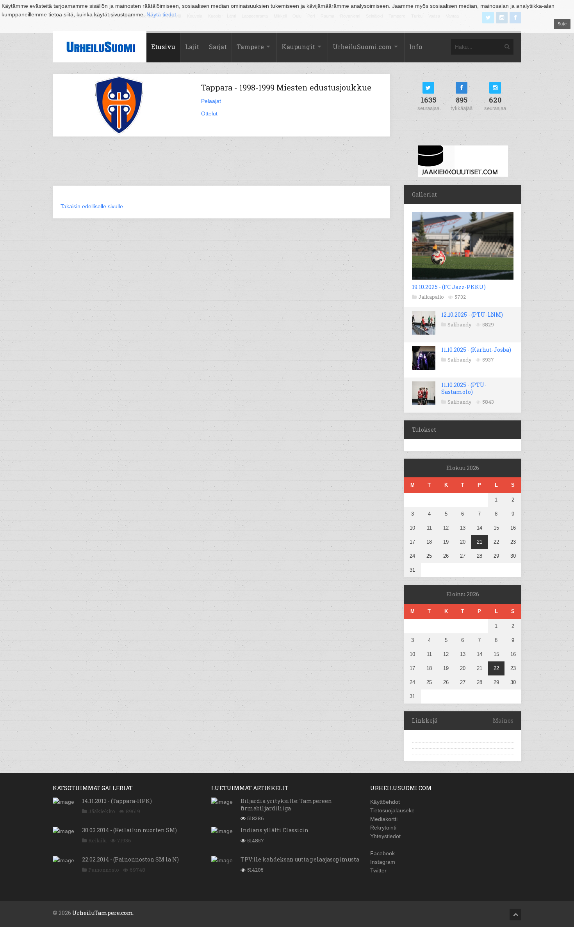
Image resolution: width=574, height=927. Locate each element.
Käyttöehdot (385, 802)
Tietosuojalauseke (392, 810)
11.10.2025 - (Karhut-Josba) (476, 349)
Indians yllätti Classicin (274, 830)
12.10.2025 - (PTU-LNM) (472, 314)
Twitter (378, 870)
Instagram (382, 862)
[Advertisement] (221, 165)
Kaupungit (298, 47)
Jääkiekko (101, 811)
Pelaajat (211, 101)
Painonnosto (103, 869)
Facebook (382, 853)
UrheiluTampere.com (102, 912)
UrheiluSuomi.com (362, 47)
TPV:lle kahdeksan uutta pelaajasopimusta (300, 859)
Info (415, 47)
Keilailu (97, 840)
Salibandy (459, 324)
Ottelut (209, 113)
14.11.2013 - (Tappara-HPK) (117, 801)
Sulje (562, 23)
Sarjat (218, 47)
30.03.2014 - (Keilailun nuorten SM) (129, 830)
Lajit (192, 47)
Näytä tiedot (161, 14)
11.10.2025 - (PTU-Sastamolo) (464, 388)
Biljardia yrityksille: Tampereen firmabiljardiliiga (286, 804)
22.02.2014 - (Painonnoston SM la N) (130, 859)
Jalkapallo (431, 296)
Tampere (250, 47)
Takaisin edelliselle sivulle (92, 206)
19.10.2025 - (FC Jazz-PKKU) (449, 287)
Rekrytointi (383, 827)
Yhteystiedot (385, 836)
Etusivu (163, 47)
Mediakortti (384, 819)
